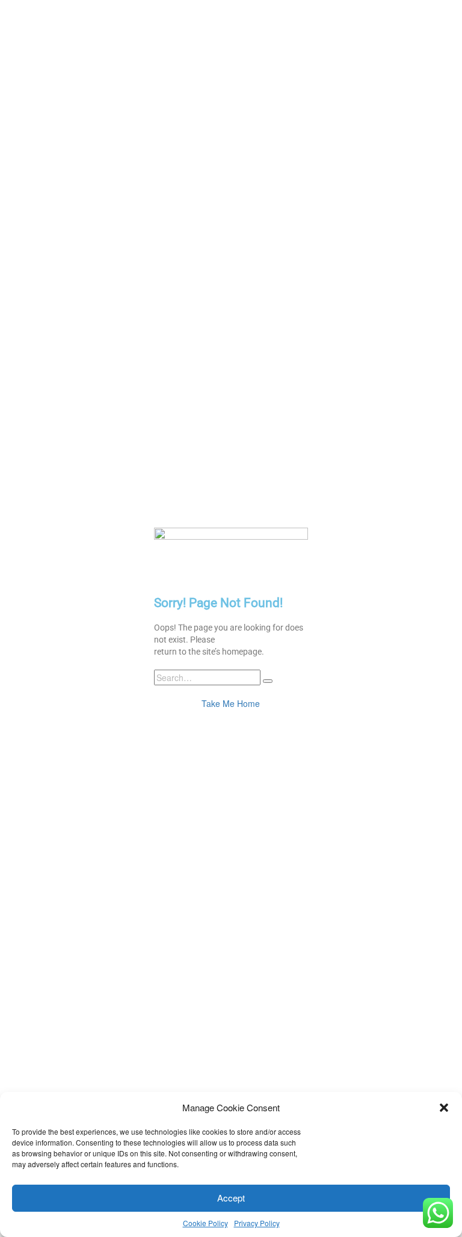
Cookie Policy (205, 1223)
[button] (444, 1108)
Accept (231, 1197)
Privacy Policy (257, 1223)
